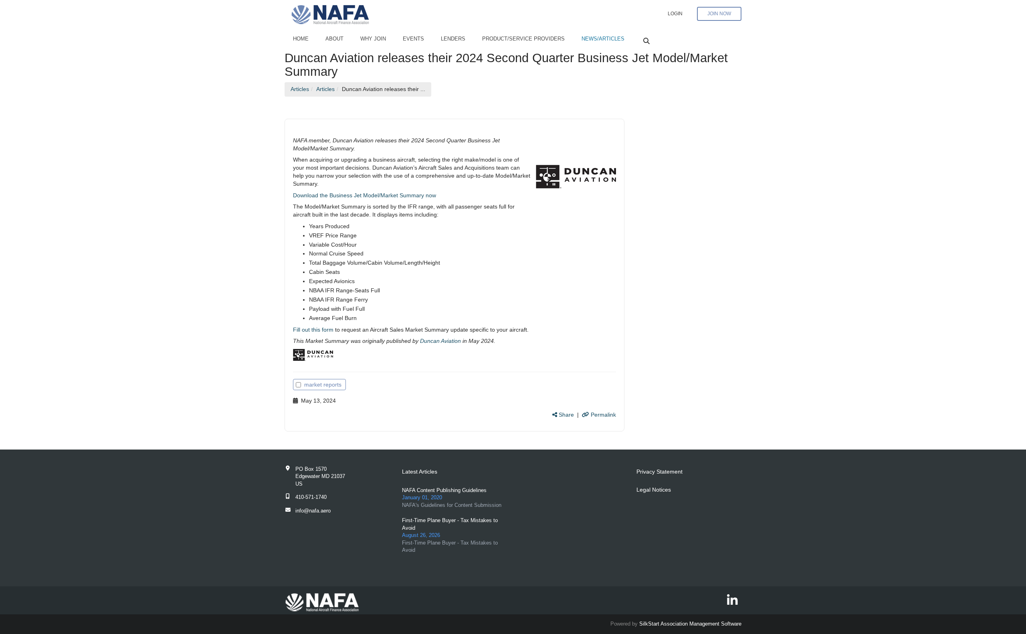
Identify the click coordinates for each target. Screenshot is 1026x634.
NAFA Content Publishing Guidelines (444, 490)
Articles (300, 89)
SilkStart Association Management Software (690, 624)
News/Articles (603, 39)
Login (675, 13)
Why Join (373, 39)
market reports (322, 384)
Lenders (453, 39)
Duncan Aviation (440, 341)
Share (565, 414)
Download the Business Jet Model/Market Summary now (364, 195)
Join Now (719, 13)
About (334, 39)
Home (301, 39)
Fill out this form (313, 329)
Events (413, 39)
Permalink (602, 414)
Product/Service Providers (523, 39)
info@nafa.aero (313, 511)
